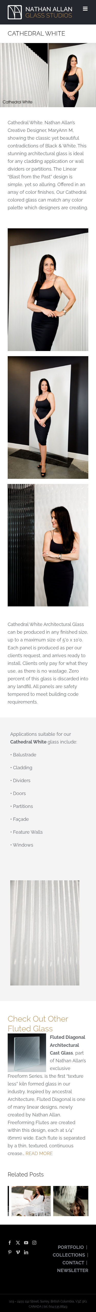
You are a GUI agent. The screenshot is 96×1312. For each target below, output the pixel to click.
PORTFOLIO (71, 1247)
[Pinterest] (10, 1252)
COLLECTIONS (69, 1255)
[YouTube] (26, 1243)
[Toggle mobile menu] (85, 8)
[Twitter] (18, 1243)
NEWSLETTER (72, 1270)
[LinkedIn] (26, 1252)
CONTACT (73, 1262)
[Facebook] (10, 1243)
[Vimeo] (18, 1252)
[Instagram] (34, 1243)
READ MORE (39, 1153)
